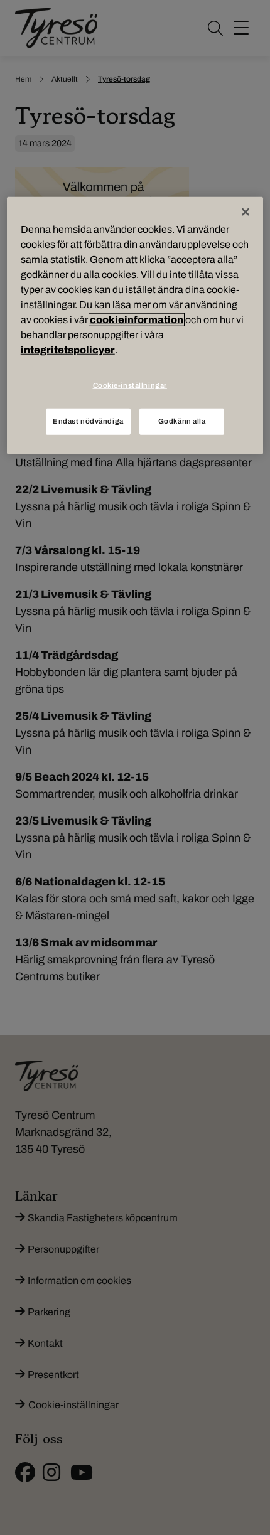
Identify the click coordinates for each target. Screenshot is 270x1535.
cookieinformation (136, 319)
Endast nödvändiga (88, 421)
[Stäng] (245, 212)
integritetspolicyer (68, 350)
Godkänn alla (182, 421)
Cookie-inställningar (130, 385)
